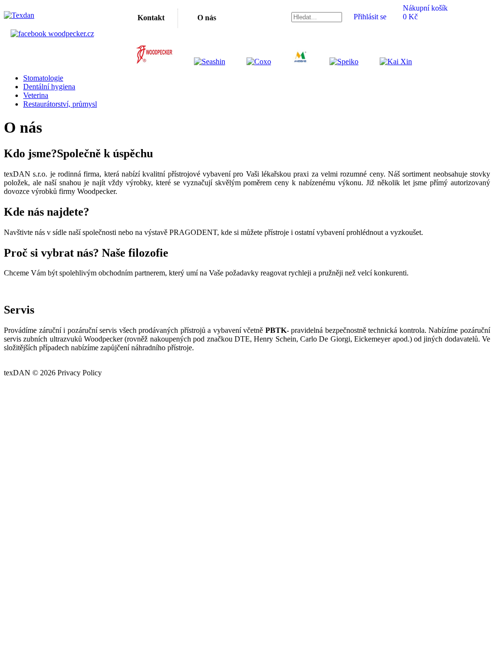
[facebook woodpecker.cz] (52, 33)
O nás (206, 18)
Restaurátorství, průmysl (60, 104)
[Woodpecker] (154, 61)
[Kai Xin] (386, 61)
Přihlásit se (370, 17)
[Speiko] (334, 61)
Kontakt (151, 18)
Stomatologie (43, 78)
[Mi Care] (291, 61)
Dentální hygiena (49, 86)
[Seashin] (200, 61)
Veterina (35, 95)
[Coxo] (249, 61)
